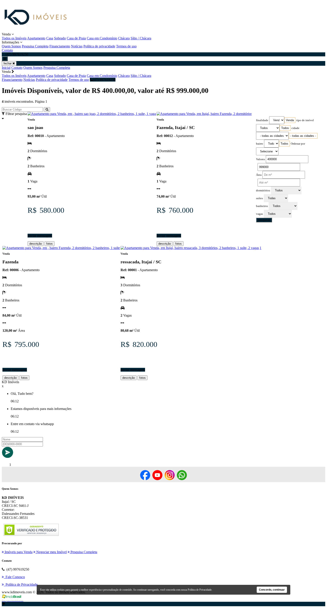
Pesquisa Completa (35, 46)
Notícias (77, 46)
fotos (49, 243)
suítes (259, 198)
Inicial (6, 68)
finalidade (262, 120)
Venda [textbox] (290, 120)
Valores (260, 159)
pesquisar (264, 220)
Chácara (124, 38)
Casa (49, 38)
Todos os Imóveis (14, 38)
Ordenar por (298, 143)
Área (259, 174)
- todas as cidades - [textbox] (303, 135)
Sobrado (60, 38)
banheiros (262, 206)
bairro (259, 143)
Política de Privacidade (200, 589)
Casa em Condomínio (102, 38)
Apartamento (36, 38)
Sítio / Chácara (141, 38)
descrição (35, 243)
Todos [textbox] (285, 128)
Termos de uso (126, 46)
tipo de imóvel (305, 120)
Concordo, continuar (272, 589)
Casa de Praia (76, 38)
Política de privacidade (99, 46)
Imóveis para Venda (18, 552)
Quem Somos (11, 46)
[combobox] (289, 120)
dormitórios (263, 190)
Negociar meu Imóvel (51, 552)
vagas (259, 213)
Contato (7, 50)
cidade (295, 128)
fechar (8, 63)
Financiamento (59, 46)
